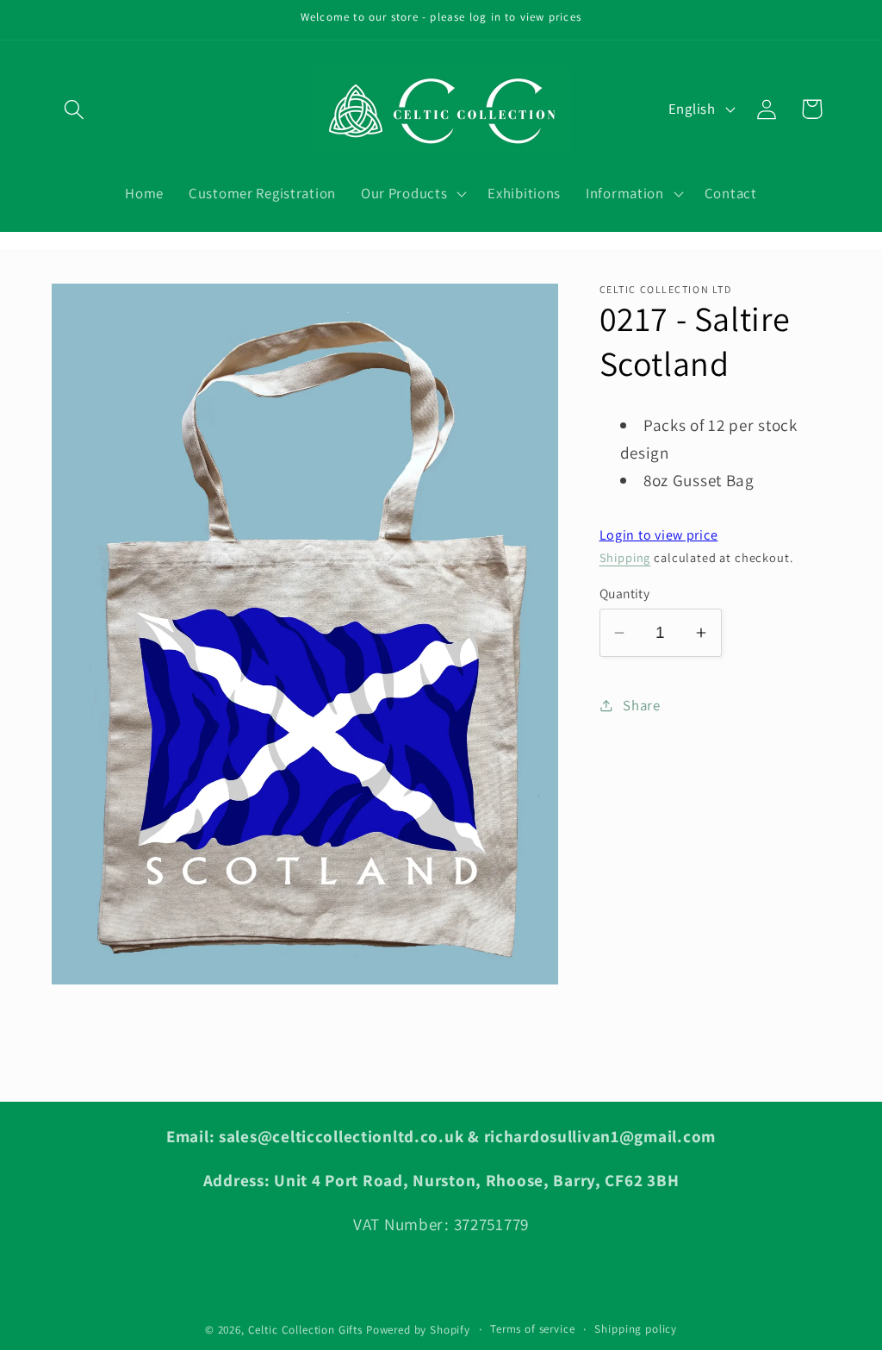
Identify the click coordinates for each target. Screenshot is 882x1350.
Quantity (624, 593)
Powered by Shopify (418, 1329)
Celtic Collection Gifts (305, 1329)
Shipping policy (635, 1329)
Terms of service (532, 1329)
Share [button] (642, 705)
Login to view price (658, 535)
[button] (74, 109)
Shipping (625, 557)
